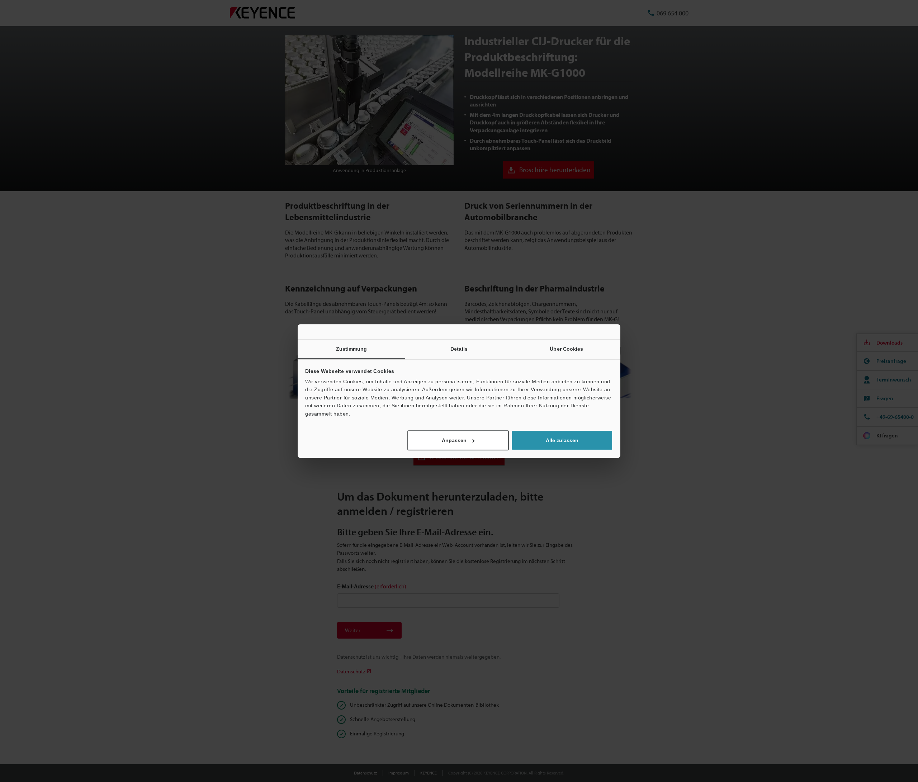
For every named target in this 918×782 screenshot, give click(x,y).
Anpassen (454, 440)
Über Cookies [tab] (566, 349)
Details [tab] (459, 349)
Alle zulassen (562, 440)
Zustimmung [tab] (351, 349)
